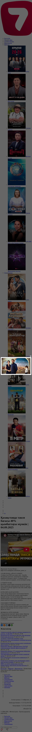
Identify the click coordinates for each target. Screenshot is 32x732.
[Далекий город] (16, 366)
